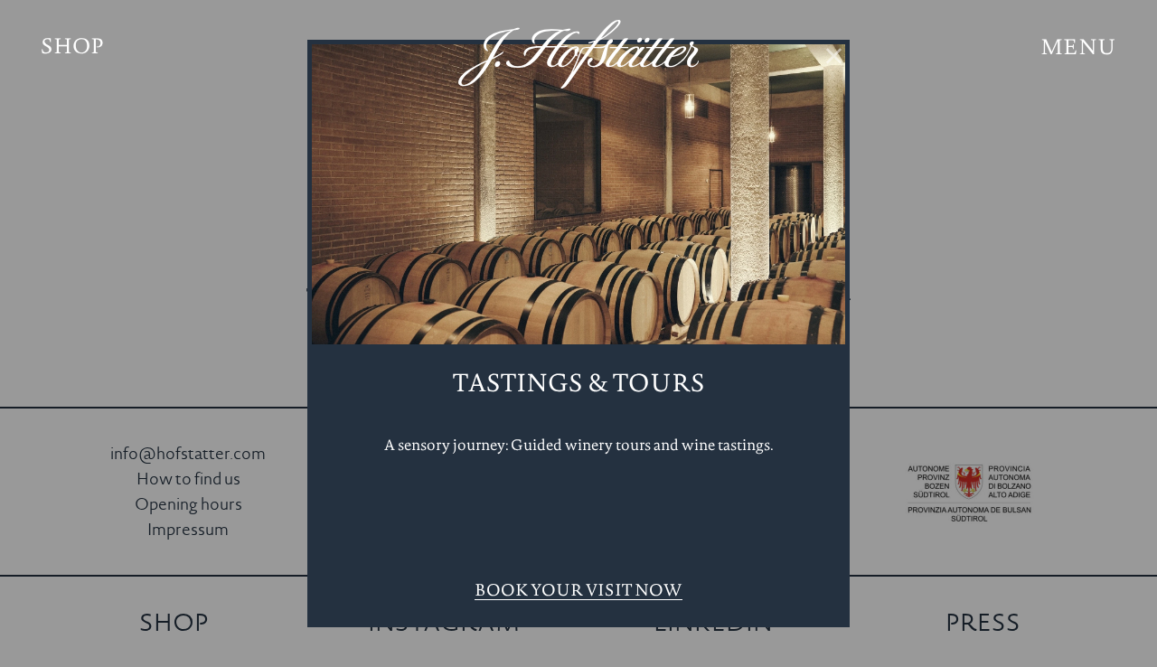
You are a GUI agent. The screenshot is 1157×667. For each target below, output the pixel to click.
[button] (1079, 49)
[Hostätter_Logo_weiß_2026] (579, 54)
